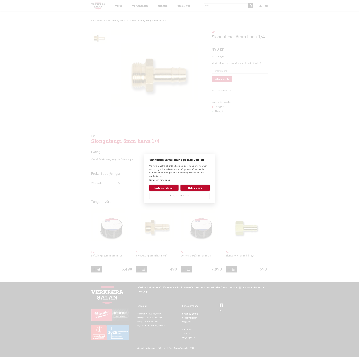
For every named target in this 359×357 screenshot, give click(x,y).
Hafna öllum (195, 187)
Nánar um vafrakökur (159, 179)
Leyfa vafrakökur (163, 187)
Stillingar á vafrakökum (179, 196)
